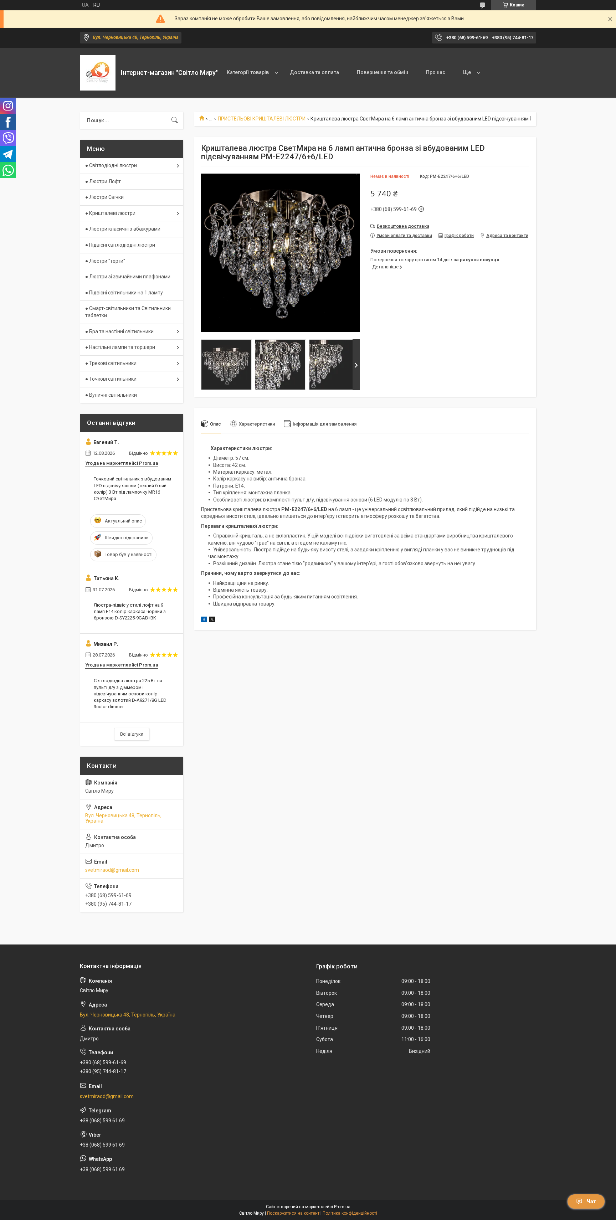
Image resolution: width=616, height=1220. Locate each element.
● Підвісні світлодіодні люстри (120, 245)
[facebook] (204, 620)
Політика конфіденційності (350, 1213)
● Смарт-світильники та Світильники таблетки (128, 311)
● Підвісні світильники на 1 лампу (124, 292)
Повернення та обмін (382, 72)
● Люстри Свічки (104, 197)
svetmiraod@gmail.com (112, 870)
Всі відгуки (131, 734)
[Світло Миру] (97, 73)
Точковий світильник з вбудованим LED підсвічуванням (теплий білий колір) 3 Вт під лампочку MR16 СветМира (132, 488)
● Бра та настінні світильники (119, 331)
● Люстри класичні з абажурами (122, 229)
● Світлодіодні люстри (111, 165)
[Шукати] (174, 120)
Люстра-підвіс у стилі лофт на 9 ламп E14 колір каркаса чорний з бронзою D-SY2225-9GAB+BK (130, 611)
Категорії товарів (248, 72)
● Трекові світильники (111, 363)
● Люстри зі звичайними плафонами (127, 276)
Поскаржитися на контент (293, 1213)
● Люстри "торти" (105, 261)
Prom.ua (342, 1206)
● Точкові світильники (111, 379)
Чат (591, 1201)
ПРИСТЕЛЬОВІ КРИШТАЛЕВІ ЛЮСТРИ (262, 119)
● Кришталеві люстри (110, 213)
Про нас (435, 72)
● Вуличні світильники (111, 395)
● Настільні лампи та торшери (120, 347)
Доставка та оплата (314, 72)
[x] (212, 620)
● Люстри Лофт (103, 181)
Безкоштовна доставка (403, 226)
